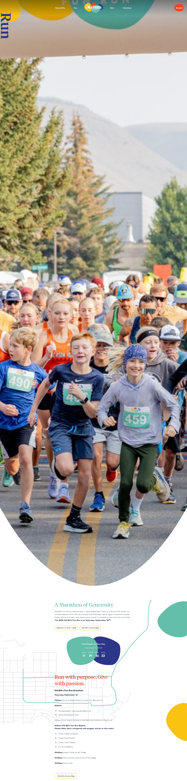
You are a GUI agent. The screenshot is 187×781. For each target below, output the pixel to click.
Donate (179, 8)
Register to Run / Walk (66, 627)
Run (75, 8)
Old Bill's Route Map (90, 627)
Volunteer (127, 8)
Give (112, 8)
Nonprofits (60, 8)
